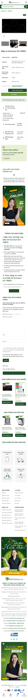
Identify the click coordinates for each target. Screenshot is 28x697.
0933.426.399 (12, 623)
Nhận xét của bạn (8, 317)
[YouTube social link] (14, 639)
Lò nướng (17, 495)
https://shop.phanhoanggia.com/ (15, 620)
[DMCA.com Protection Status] (14, 633)
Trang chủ (4, 11)
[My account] (26, 2)
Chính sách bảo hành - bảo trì (19, 514)
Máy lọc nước (5, 498)
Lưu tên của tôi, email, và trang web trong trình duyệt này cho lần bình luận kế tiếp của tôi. (13, 349)
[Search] (25, 6)
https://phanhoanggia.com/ (16, 618)
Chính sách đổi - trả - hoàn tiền (20, 526)
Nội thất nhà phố (7, 517)
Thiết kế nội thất (6, 510)
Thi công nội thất (7, 512)
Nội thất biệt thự (6, 520)
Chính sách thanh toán (20, 518)
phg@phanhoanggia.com (16, 625)
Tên (4, 335)
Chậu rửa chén (19, 492)
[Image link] (14, 556)
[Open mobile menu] (2, 2)
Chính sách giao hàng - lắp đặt (19, 522)
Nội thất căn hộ (6, 515)
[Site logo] (14, 2)
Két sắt (17, 503)
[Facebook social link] (11, 639)
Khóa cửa (17, 500)
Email (5, 341)
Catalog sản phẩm (20, 530)
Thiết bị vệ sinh (6, 503)
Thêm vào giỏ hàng (17, 90)
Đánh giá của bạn (8, 314)
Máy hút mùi (5, 495)
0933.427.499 (20, 623)
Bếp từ (10, 11)
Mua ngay (14, 94)
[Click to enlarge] (4, 36)
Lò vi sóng (17, 498)
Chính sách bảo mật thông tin (19, 510)
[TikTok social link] (17, 639)
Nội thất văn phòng (7, 523)
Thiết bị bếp (5, 500)
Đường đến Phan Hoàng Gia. (17, 628)
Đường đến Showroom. (17, 630)
